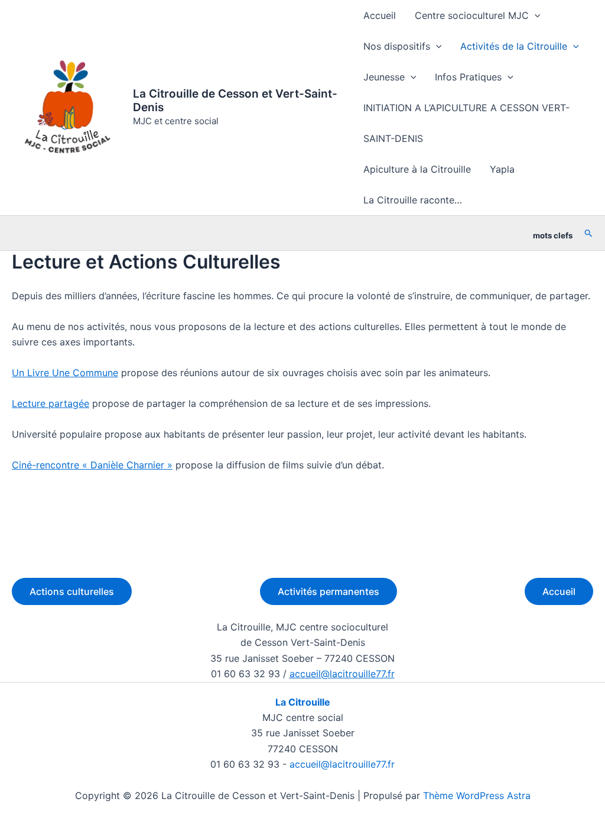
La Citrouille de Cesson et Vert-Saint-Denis (235, 100)
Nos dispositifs (396, 46)
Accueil (379, 15)
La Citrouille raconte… (412, 200)
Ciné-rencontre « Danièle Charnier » (92, 465)
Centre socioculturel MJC (472, 15)
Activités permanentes (328, 591)
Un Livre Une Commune (65, 373)
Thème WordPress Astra (477, 795)
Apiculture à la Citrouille (417, 169)
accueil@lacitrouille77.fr (342, 674)
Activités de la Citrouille (513, 46)
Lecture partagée (50, 403)
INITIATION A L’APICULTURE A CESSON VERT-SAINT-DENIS (466, 123)
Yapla (502, 169)
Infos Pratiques (468, 77)
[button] (535, 15)
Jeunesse (384, 77)
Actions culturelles (72, 591)
